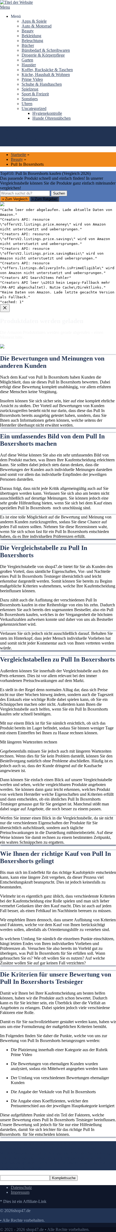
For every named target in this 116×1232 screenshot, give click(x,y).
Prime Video (32, 79)
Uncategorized (34, 108)
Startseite (18, 154)
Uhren (27, 103)
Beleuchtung (32, 40)
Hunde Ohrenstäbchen (51, 118)
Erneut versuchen (22, 431)
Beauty (28, 31)
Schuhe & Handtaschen (42, 84)
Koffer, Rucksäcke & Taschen (47, 69)
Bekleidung (31, 35)
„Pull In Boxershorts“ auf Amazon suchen (43, 378)
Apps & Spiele (34, 21)
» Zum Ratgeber (44, 199)
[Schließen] (5, 308)
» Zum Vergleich (15, 199)
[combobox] (25, 193)
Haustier (29, 65)
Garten (27, 60)
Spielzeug (30, 89)
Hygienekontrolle (47, 113)
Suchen (59, 193)
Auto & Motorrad (37, 26)
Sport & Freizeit (35, 94)
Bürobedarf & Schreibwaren (46, 50)
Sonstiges (30, 98)
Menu (5, 7)
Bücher (28, 45)
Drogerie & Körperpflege (43, 55)
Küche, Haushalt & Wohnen (46, 74)
